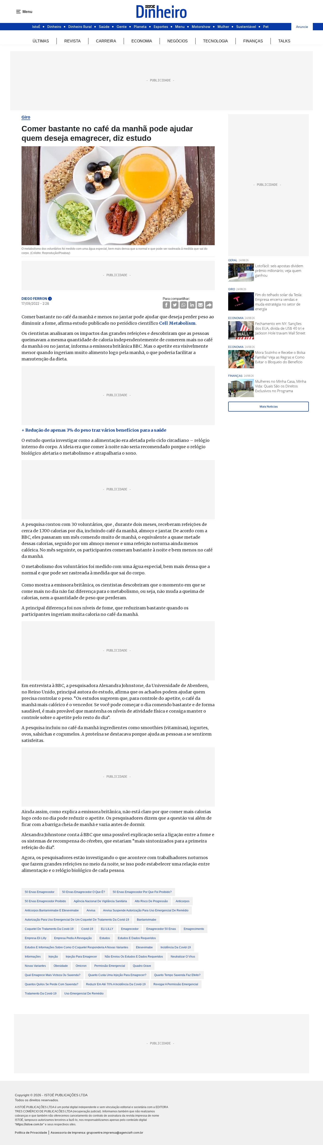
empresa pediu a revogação (73, 938)
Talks (284, 41)
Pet (266, 27)
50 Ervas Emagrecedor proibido (45, 901)
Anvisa (91, 910)
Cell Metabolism (177, 323)
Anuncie (302, 27)
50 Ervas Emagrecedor (39, 892)
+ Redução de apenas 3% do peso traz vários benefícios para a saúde (94, 430)
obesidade (61, 965)
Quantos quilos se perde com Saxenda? (51, 984)
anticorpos (182, 901)
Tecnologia (215, 41)
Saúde (104, 27)
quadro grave (142, 965)
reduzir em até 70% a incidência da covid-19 (116, 984)
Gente (122, 27)
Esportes (161, 27)
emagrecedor (130, 929)
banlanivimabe (146, 919)
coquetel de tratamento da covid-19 (49, 929)
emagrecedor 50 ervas (161, 929)
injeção (53, 956)
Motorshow (201, 27)
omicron (81, 965)
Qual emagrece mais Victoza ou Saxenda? (52, 975)
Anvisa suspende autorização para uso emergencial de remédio (145, 910)
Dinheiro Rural (80, 27)
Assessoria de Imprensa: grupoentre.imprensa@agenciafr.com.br (97, 1132)
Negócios (177, 41)
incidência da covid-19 (176, 947)
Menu (180, 27)
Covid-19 (87, 929)
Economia (141, 41)
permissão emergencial (109, 965)
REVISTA (72, 41)
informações (33, 956)
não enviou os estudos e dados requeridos (134, 956)
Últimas (41, 41)
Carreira (106, 41)
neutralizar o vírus (183, 956)
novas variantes (35, 965)
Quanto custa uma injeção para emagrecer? (117, 975)
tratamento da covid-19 (41, 993)
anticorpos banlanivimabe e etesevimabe (52, 910)
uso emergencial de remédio (84, 993)
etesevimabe (144, 947)
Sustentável (246, 27)
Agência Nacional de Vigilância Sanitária (100, 901)
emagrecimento (194, 929)
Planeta (140, 27)
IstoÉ (36, 27)
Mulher (223, 27)
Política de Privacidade (31, 1132)
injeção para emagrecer (81, 956)
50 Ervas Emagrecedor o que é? (83, 892)
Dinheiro (54, 27)
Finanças (253, 41)
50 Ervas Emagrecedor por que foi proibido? (142, 892)
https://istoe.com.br (29, 1124)
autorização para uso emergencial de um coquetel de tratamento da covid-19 (77, 919)
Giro (26, 117)
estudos (105, 938)
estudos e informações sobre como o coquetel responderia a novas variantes (76, 947)
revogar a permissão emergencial (175, 984)
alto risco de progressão (151, 901)
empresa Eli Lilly (35, 938)
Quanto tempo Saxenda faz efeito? (177, 975)
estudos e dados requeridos (137, 938)
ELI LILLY (107, 929)
